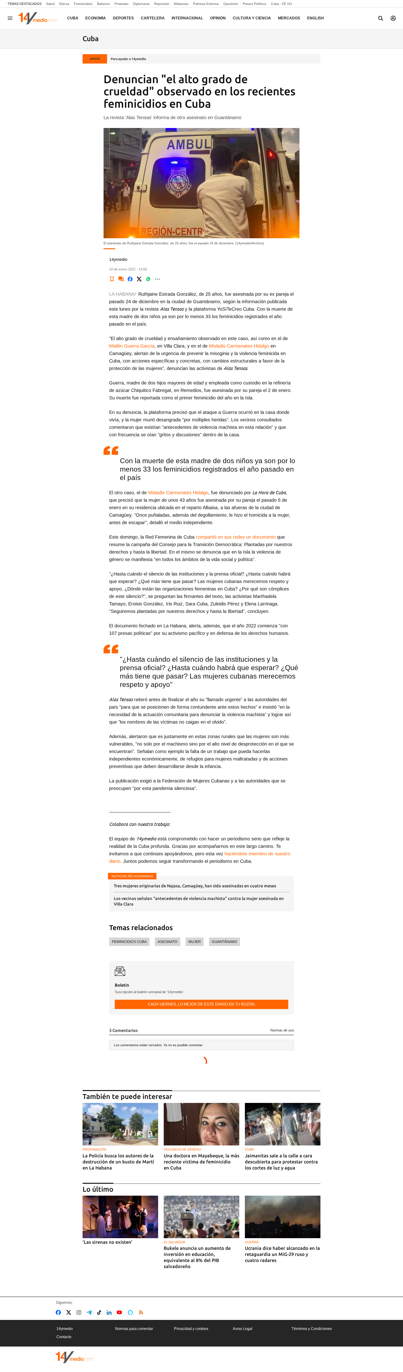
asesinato (167, 942)
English (315, 18)
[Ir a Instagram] (79, 1312)
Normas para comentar (134, 1329)
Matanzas (181, 4)
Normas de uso (282, 1030)
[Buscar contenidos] (380, 18)
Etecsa (64, 4)
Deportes (123, 18)
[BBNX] (75, 1357)
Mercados (289, 18)
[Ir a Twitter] (69, 1312)
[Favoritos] (112, 279)
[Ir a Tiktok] (100, 1312)
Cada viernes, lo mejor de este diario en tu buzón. (201, 1004)
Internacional (187, 18)
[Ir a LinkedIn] (110, 1312)
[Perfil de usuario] (393, 18)
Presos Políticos (254, 4)
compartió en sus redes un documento (236, 537)
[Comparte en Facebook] (130, 279)
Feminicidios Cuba (129, 942)
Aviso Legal (242, 1329)
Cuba (72, 18)
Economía (95, 18)
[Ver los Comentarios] (121, 279)
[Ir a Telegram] (90, 1312)
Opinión (218, 18)
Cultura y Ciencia (252, 18)
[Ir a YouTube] (120, 1312)
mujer (194, 942)
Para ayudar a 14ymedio (128, 59)
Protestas (122, 4)
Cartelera (153, 18)
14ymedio (64, 1329)
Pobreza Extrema (206, 4)
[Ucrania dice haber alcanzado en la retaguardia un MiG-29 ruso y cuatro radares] (282, 1217)
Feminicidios (83, 4)
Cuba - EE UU (281, 4)
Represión (161, 4)
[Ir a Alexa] (131, 1312)
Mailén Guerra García (131, 345)
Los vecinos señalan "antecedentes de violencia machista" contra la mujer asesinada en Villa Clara (199, 901)
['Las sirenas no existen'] (120, 1217)
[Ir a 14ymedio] (39, 18)
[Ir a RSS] (142, 1312)
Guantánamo (224, 942)
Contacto (63, 1337)
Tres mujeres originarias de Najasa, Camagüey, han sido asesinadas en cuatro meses (195, 885)
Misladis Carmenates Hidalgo (239, 345)
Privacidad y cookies (191, 1329)
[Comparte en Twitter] (139, 279)
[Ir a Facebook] (59, 1312)
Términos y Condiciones (312, 1329)
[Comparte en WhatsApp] (148, 279)
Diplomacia (141, 4)
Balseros (103, 4)
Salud (50, 4)
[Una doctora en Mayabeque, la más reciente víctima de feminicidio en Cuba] (201, 1124)
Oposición (230, 4)
